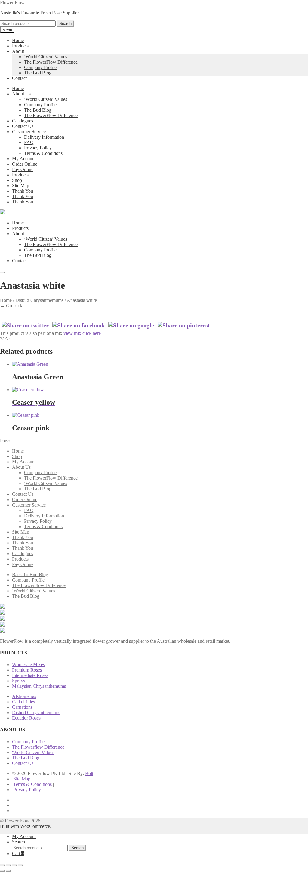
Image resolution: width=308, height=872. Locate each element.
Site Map (20, 185)
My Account (24, 158)
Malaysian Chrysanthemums (39, 686)
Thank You (22, 191)
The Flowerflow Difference (38, 747)
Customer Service (29, 131)
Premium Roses (27, 669)
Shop (17, 180)
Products (20, 45)
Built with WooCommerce (25, 826)
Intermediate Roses (30, 675)
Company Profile (40, 67)
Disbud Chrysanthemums (39, 300)
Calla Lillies (23, 701)
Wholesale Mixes (28, 664)
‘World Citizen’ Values (45, 56)
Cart (18, 853)
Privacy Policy (38, 147)
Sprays (18, 680)
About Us (21, 93)
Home (18, 40)
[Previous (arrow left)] (2, 871)
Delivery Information (44, 137)
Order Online (24, 164)
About (18, 51)
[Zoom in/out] (2, 865)
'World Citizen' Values (33, 752)
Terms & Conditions (43, 153)
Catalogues (22, 120)
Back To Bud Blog (30, 574)
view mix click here (82, 333)
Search (65, 23)
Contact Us (22, 126)
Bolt (89, 773)
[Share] (14, 865)
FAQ (29, 142)
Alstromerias (24, 696)
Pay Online (22, 169)
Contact (19, 78)
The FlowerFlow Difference (51, 62)
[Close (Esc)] (20, 865)
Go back (11, 305)
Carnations (22, 707)
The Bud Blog (37, 72)
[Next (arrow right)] (8, 871)
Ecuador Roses (26, 717)
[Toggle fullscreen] (8, 865)
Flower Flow (12, 2)
